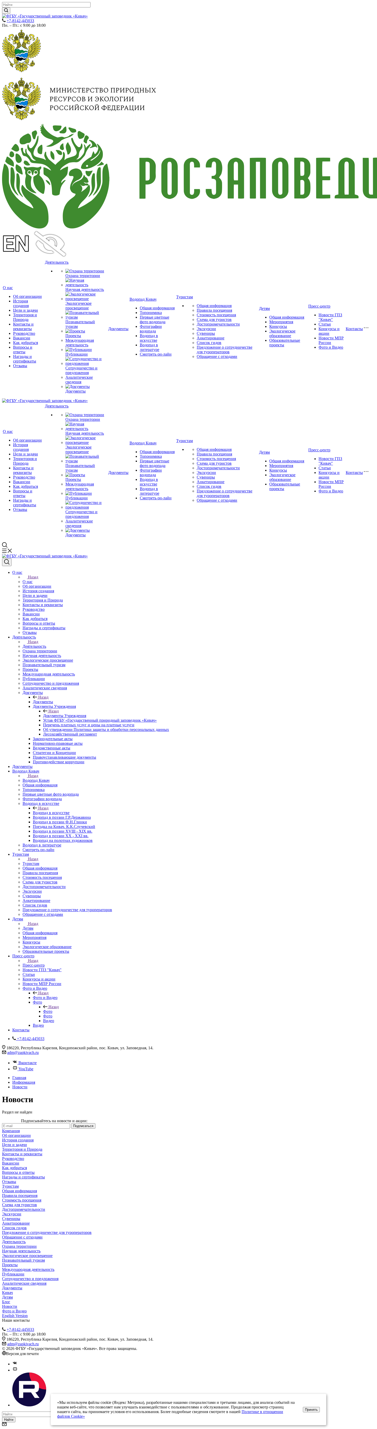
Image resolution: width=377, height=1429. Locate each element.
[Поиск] (7, 562)
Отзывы (20, 366)
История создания (21, 303)
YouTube (25, 1069)
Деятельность (56, 262)
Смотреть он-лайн (156, 354)
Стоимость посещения (216, 315)
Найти (8, 1420)
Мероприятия (281, 322)
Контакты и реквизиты (23, 326)
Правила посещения (214, 310)
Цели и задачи (25, 310)
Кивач (7, 1292)
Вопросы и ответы (22, 349)
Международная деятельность (79, 342)
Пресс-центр (319, 306)
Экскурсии (206, 329)
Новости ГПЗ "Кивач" (330, 317)
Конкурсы (278, 326)
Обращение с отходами (217, 356)
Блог (6, 1302)
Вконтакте (27, 1063)
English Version (15, 1315)
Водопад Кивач (143, 299)
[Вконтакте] (14, 1364)
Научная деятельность (84, 289)
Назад (33, 577)
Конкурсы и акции (329, 331)
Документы (75, 391)
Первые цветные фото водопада (154, 319)
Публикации (76, 354)
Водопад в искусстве (149, 338)
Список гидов (209, 342)
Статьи (325, 324)
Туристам (184, 297)
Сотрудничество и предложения (81, 370)
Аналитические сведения (79, 379)
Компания (11, 1131)
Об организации (27, 296)
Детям (264, 308)
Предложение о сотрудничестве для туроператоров (224, 349)
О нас (8, 287)
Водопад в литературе (149, 347)
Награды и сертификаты (24, 358)
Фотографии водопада (151, 328)
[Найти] (6, 10)
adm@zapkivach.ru (23, 1052)
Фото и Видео (331, 347)
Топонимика (151, 312)
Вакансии (21, 338)
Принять (311, 1410)
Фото (47, 1011)
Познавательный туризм (23, 1260)
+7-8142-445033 (20, 20)
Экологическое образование (282, 333)
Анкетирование (210, 338)
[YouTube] (14, 1370)
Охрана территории (82, 275)
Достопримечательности (218, 324)
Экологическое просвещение (78, 305)
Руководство (24, 333)
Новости (9, 1306)
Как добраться (25, 342)
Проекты (73, 336)
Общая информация (157, 308)
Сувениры (206, 333)
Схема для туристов (214, 319)
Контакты (354, 329)
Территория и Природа (25, 317)
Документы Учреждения (64, 715)
